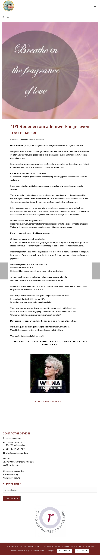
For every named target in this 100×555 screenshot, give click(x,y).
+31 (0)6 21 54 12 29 (15, 449)
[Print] (9, 17)
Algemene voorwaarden (13, 471)
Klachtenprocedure (11, 477)
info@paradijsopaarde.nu (17, 453)
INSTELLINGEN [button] (64, 551)
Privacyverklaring (10, 474)
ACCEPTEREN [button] (82, 551)
